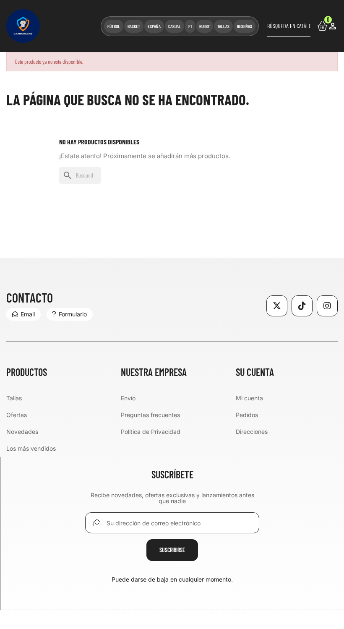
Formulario (73, 314)
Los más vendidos (31, 448)
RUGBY (204, 26)
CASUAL (174, 26)
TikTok (302, 306)
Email (28, 314)
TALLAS (223, 26)
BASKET (134, 26)
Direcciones (252, 431)
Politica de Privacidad (150, 431)
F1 (190, 26)
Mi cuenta (249, 398)
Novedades (22, 431)
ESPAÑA (154, 26)
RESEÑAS (244, 26)
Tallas (14, 398)
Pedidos (247, 414)
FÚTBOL (113, 26)
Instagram (327, 306)
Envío (128, 398)
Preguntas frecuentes (150, 414)
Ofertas (16, 414)
